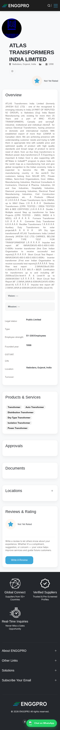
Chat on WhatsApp (44, 723)
